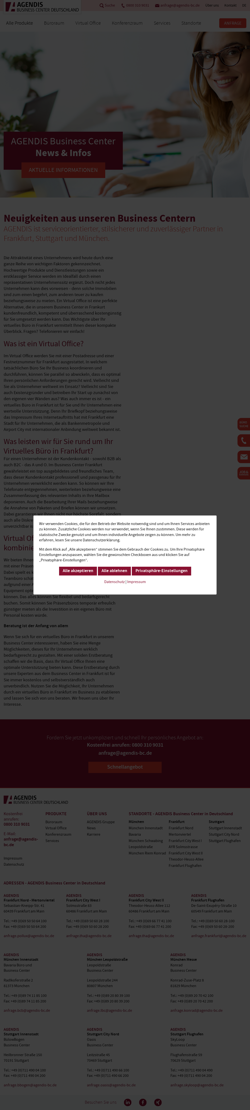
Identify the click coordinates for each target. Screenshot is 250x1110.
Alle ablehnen (114, 571)
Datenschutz (114, 581)
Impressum (136, 581)
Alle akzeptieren (78, 571)
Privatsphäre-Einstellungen (161, 571)
